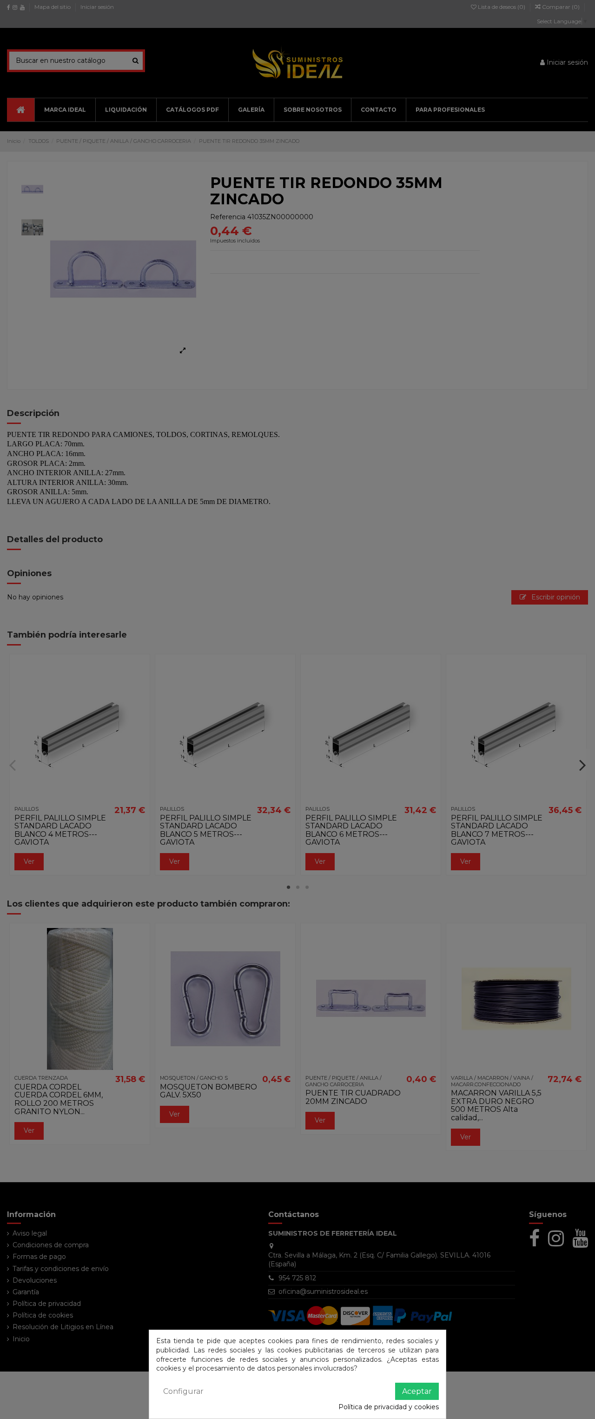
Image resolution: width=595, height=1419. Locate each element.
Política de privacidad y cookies (388, 1407)
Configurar (183, 1391)
